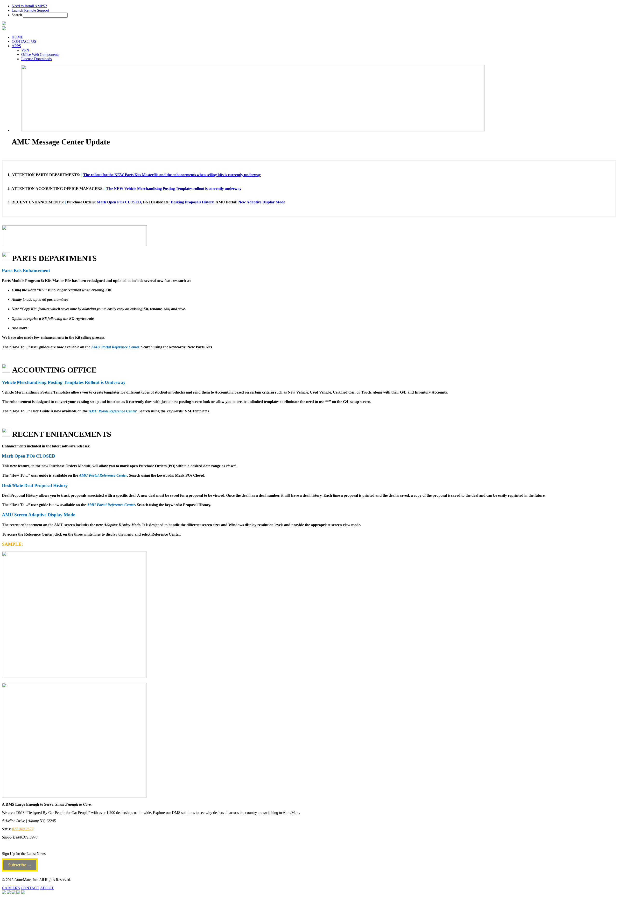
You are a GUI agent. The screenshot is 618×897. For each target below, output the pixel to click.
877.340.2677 (22, 829)
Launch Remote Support (30, 10)
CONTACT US (24, 41)
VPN (25, 50)
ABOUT (47, 888)
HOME (17, 37)
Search (17, 15)
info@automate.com (17, 845)
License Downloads (36, 59)
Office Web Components (40, 54)
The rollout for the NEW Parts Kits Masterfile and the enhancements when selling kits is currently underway (172, 175)
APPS (16, 46)
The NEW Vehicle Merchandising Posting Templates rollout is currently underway (173, 189)
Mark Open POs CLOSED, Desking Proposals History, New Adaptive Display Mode (176, 202)
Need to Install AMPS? (29, 6)
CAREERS (11, 888)
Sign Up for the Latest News (24, 854)
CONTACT (30, 888)
